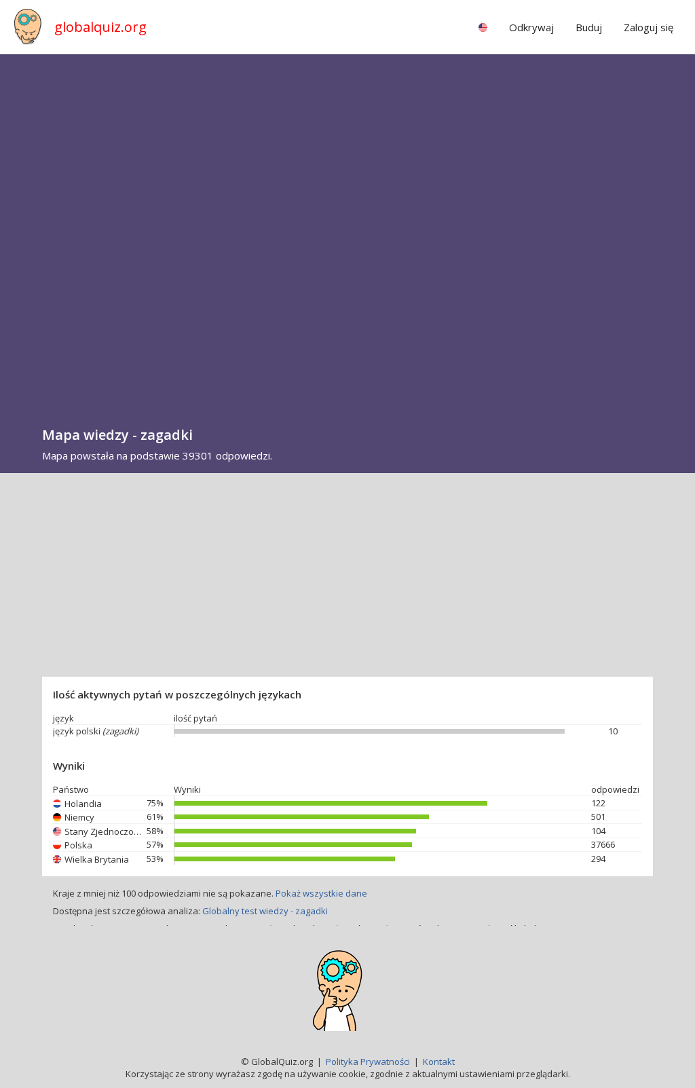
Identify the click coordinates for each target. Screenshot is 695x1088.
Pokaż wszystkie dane (321, 893)
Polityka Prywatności (368, 1061)
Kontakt (439, 1061)
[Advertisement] (347, 575)
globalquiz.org (100, 27)
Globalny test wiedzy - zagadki (265, 911)
